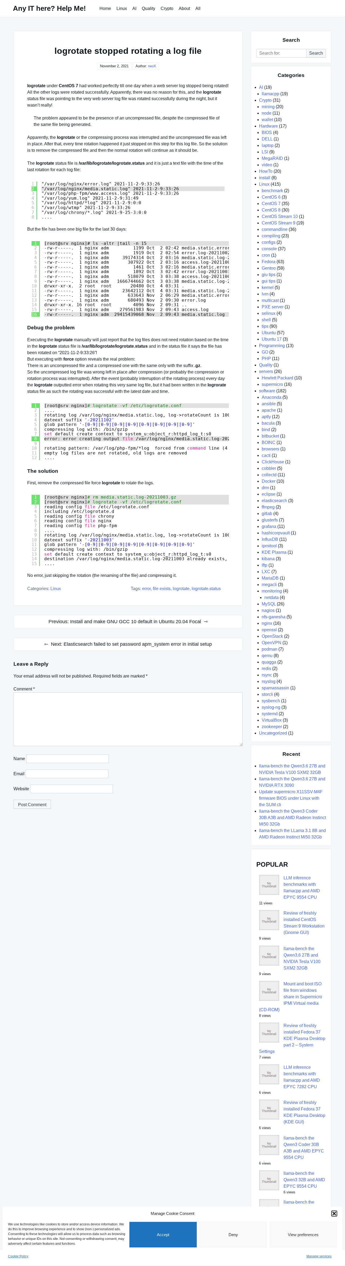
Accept (163, 1234)
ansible (269, 403)
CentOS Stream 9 (278, 223)
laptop (268, 145)
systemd (270, 713)
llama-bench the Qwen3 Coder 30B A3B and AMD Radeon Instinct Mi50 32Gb (292, 817)
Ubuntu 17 (272, 339)
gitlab (267, 513)
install (264, 177)
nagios (268, 610)
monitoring (272, 591)
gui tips (268, 281)
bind (266, 429)
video (267, 165)
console (269, 248)
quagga (269, 662)
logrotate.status (206, 588)
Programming (272, 345)
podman (269, 649)
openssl (269, 629)
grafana (269, 526)
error (146, 588)
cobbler (269, 468)
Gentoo (269, 268)
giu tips (268, 274)
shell (266, 320)
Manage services (319, 1256)
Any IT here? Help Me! (49, 8)
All (198, 8)
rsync (267, 675)
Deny (233, 1234)
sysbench (271, 701)
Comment (24, 689)
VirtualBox (272, 720)
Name (19, 758)
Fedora (268, 261)
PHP (266, 358)
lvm (265, 294)
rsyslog (268, 681)
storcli (267, 694)
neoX (152, 66)
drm (265, 487)
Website (21, 789)
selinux (268, 313)
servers (266, 371)
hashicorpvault (276, 533)
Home (105, 8)
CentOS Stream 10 (280, 216)
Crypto (167, 8)
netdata (271, 597)
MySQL (269, 604)
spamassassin (275, 688)
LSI (265, 152)
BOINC (268, 442)
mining (268, 106)
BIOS (267, 132)
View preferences (303, 1234)
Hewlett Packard (277, 378)
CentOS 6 (271, 197)
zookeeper (272, 726)
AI (134, 8)
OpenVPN (271, 642)
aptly (266, 416)
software (267, 391)
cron (266, 255)
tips (265, 326)
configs (268, 242)
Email (19, 773)
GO (265, 352)
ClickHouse (273, 462)
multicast (270, 300)
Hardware (268, 126)
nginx (267, 623)
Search (316, 53)
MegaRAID (272, 158)
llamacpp (270, 93)
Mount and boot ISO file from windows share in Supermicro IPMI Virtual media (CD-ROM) (290, 997)
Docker (268, 481)
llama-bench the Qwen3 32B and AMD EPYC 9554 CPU (304, 1180)
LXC (266, 571)
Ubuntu (269, 332)
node (266, 113)
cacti (266, 455)
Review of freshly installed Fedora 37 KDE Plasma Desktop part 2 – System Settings (292, 1038)
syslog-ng (271, 707)
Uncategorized (273, 733)
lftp (264, 565)
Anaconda (271, 397)
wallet (267, 119)
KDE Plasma (274, 552)
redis (266, 668)
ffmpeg (268, 507)
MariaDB (270, 578)
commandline (275, 229)
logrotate (181, 588)
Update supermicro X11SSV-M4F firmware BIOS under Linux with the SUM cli (291, 798)
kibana (268, 558)
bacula (268, 423)
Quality (148, 8)
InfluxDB (270, 539)
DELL (267, 139)
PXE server (273, 307)
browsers (270, 449)
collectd (269, 474)
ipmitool (269, 546)
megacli (269, 584)
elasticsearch (274, 500)
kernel (268, 287)
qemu (267, 655)
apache (269, 410)
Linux (121, 8)
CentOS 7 (271, 203)
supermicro (272, 384)
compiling (271, 236)
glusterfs (270, 520)
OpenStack (272, 636)
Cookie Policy (18, 1256)
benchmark (272, 190)
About (184, 8)
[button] (334, 1213)
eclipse (268, 494)
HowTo (265, 171)
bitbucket (270, 436)
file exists (162, 588)
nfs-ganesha (273, 617)
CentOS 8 (271, 210)
